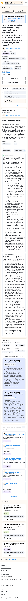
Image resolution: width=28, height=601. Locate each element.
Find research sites (6, 576)
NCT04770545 (6, 73)
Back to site (7, 8)
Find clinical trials (6, 568)
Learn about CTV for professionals (11, 579)
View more (14, 496)
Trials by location (6, 571)
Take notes (13, 78)
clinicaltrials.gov (12, 559)
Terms (3, 594)
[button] (14, 58)
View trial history (13, 105)
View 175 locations (13, 82)
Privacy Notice (5, 591)
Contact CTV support (7, 585)
